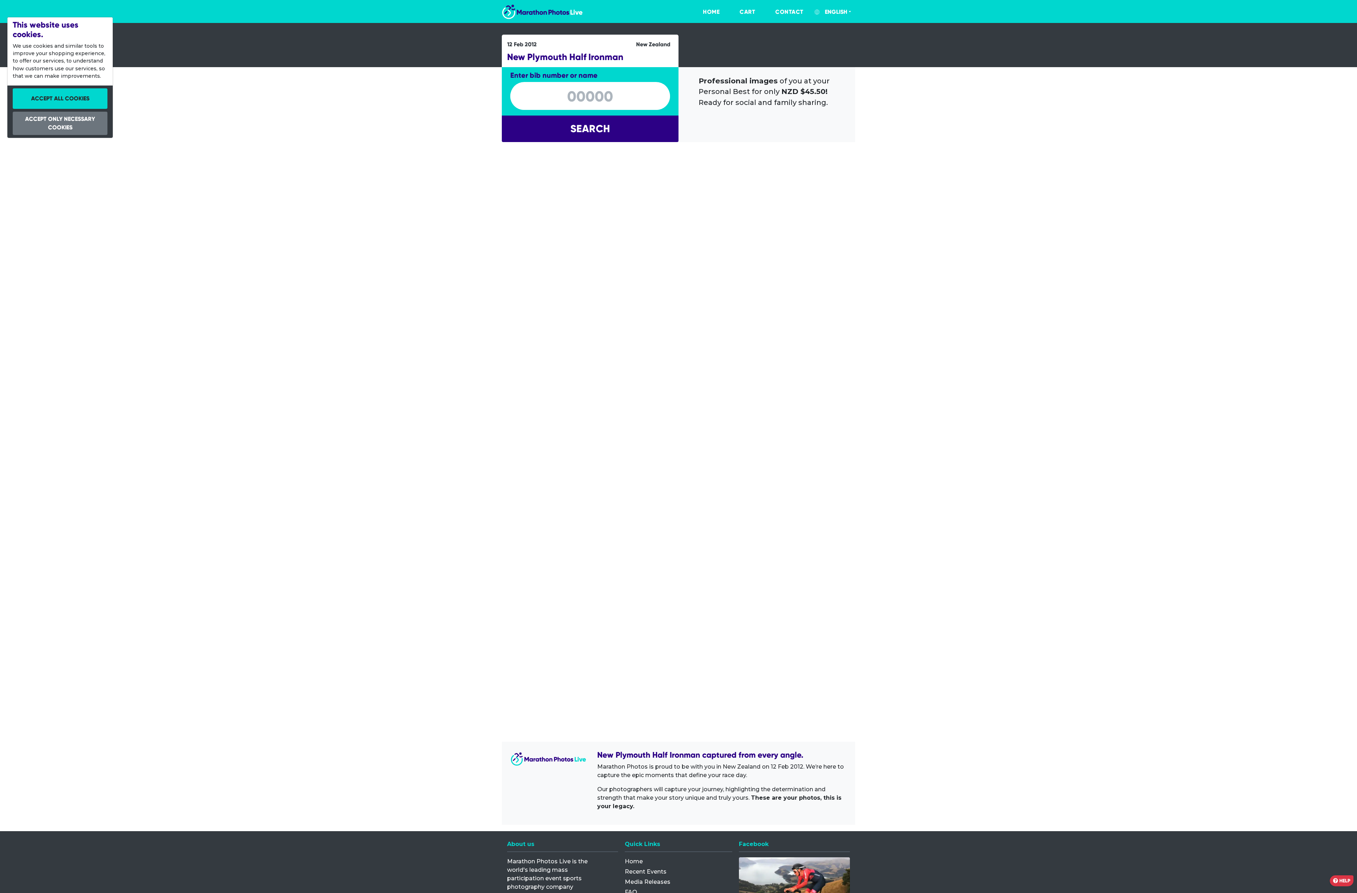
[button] (590, 129)
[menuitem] (704, 12)
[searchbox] (590, 96)
